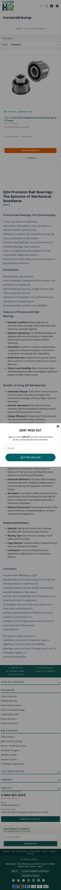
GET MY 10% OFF (30, 457)
